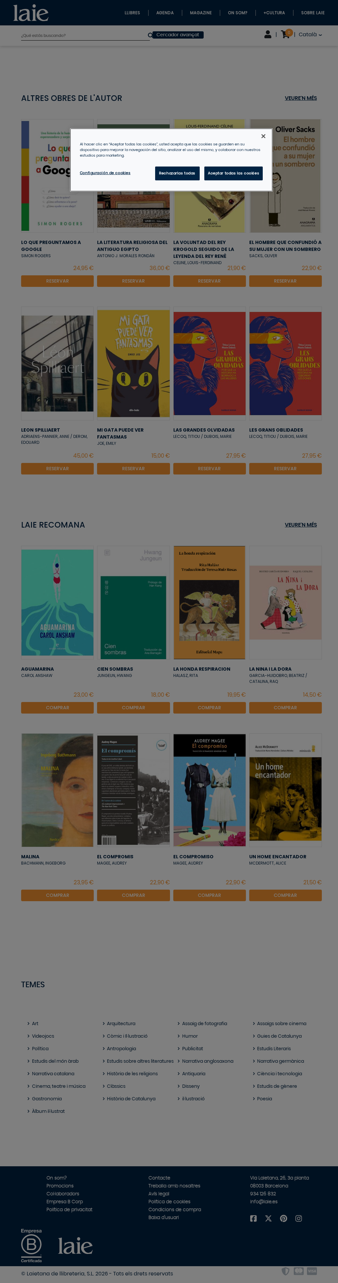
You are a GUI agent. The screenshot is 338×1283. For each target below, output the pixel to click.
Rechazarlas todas (177, 173)
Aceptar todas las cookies (233, 173)
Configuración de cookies (105, 173)
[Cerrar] (263, 136)
